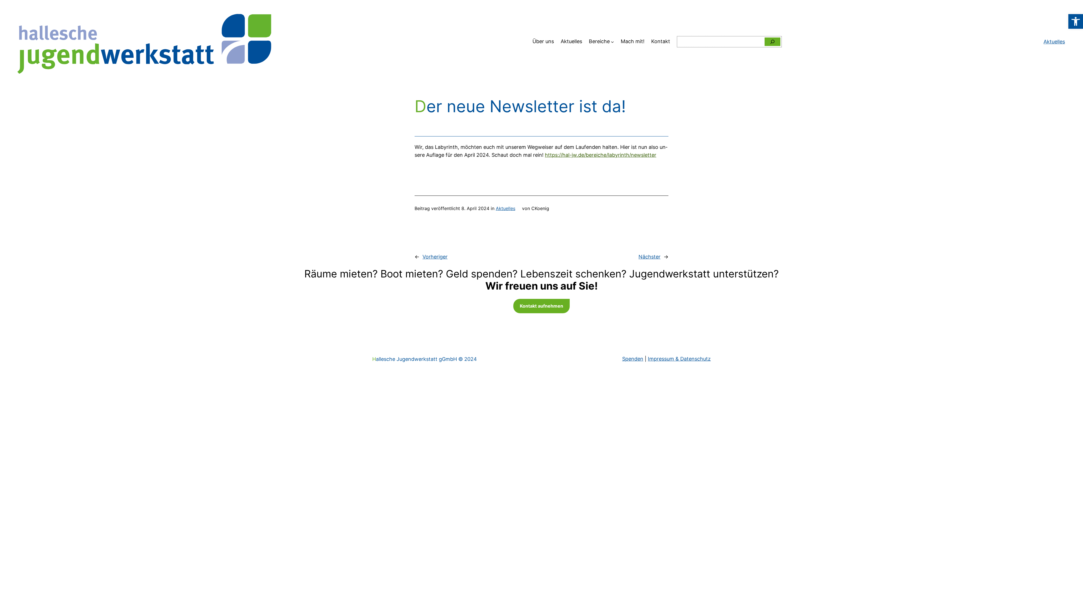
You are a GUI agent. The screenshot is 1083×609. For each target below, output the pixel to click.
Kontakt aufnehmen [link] (541, 306)
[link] (1075, 21)
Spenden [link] (632, 359)
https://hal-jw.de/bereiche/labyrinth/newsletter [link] (600, 155)
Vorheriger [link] (435, 257)
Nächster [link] (650, 257)
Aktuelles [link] (505, 208)
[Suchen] (772, 41)
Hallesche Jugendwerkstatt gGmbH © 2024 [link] (424, 359)
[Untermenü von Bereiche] (612, 41)
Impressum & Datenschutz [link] (679, 359)
